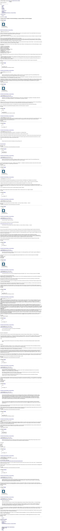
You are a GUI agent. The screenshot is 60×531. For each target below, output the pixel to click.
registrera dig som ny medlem (16, 0)
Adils (4, 108)
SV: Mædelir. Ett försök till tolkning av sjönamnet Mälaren (7, 70)
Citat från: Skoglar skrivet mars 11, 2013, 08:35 (6, 250)
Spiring (5, 242)
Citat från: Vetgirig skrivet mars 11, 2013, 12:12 (6, 392)
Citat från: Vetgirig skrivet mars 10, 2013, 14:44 (6, 96)
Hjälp (2, 6)
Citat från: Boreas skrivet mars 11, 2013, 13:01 (6, 438)
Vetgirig (5, 289)
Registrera (3, 9)
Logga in (3, 8)
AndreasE (5, 469)
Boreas (5, 123)
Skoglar (5, 167)
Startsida (3, 5)
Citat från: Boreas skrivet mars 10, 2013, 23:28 (6, 218)
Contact (3, 7)
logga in (10, 0)
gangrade (5, 429)
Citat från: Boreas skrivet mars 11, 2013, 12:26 (6, 499)
